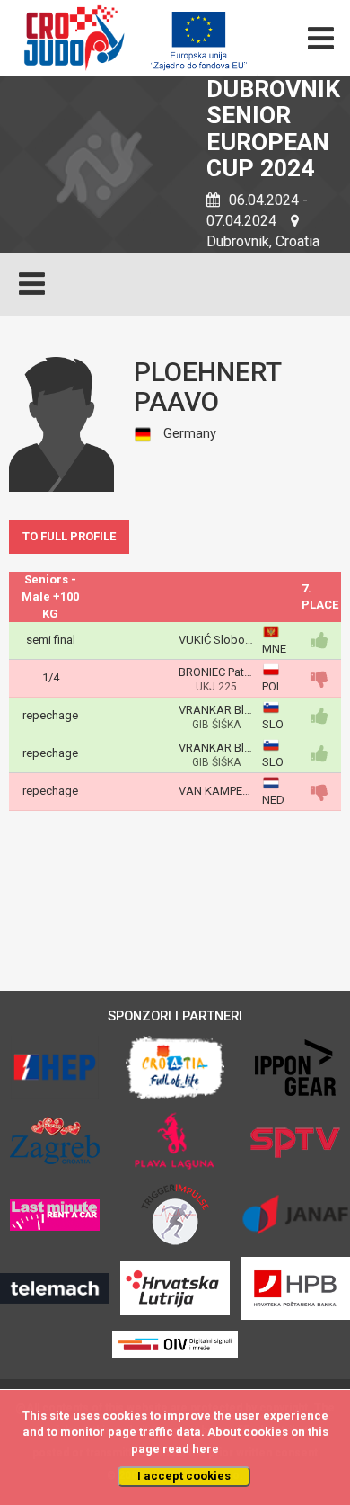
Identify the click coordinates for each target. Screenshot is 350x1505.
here (205, 1449)
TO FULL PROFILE (69, 536)
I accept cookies (184, 1476)
